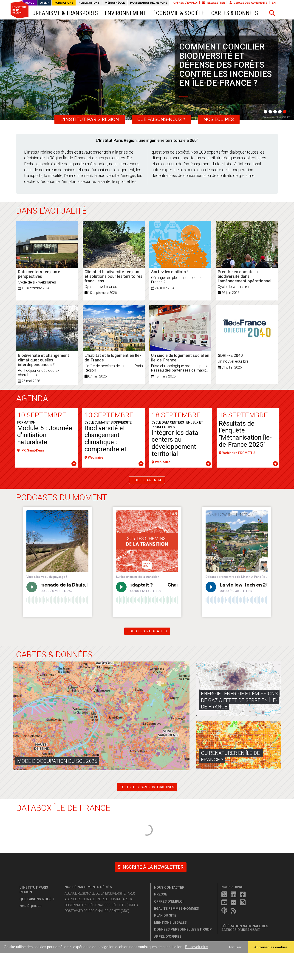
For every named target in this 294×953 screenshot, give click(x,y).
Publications (89, 2)
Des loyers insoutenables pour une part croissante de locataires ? (224, 60)
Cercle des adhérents (250, 2)
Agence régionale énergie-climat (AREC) (98, 899)
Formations (63, 2)
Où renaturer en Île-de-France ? (231, 756)
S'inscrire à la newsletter (151, 867)
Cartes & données (234, 13)
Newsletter (215, 2)
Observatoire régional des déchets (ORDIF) (101, 905)
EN (274, 2)
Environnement (125, 13)
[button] (272, 13)
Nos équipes (219, 119)
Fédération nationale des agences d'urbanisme (244, 928)
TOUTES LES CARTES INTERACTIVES (147, 787)
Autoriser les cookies (271, 947)
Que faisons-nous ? (161, 119)
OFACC (29, 2)
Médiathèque (115, 2)
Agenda (32, 398)
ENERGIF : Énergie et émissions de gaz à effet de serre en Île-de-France (239, 700)
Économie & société (178, 13)
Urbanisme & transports (65, 13)
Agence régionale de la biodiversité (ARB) (100, 893)
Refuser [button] (235, 947)
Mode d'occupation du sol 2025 (57, 761)
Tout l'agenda (147, 480)
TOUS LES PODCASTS (147, 631)
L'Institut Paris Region (89, 119)
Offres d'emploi (185, 2)
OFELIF (44, 2)
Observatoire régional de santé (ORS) (97, 911)
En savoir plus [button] (196, 947)
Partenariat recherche (148, 2)
